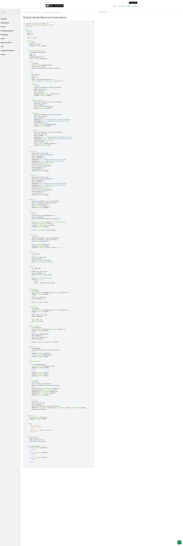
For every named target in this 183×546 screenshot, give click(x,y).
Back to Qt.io (49, 2)
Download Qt (133, 2)
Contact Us (123, 2)
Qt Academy (122, 6)
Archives (128, 6)
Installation (4, 19)
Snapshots (134, 6)
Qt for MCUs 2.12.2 (26, 12)
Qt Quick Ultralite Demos (37, 12)
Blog (127, 2)
